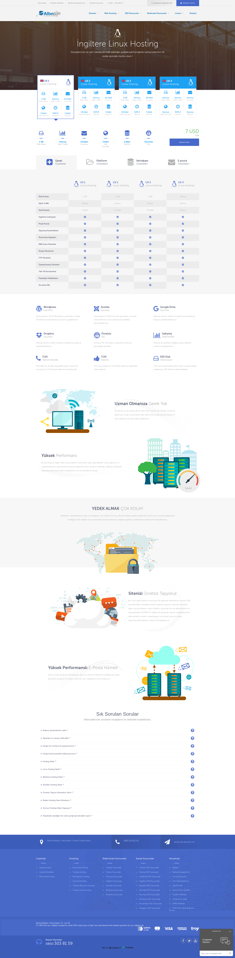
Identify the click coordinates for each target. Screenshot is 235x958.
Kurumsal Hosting (80, 867)
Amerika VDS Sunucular (149, 890)
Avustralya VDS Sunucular (150, 903)
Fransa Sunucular (113, 872)
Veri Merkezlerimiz (181, 881)
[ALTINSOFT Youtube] (195, 940)
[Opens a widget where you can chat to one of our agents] (216, 942)
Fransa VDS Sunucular (149, 872)
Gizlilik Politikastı (180, 894)
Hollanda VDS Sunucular (149, 876)
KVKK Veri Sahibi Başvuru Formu (181, 909)
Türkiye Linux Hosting (82, 890)
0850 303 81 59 (131, 840)
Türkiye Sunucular (113, 867)
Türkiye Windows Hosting (84, 885)
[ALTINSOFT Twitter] (189, 940)
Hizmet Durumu (96, 3)
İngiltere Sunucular (114, 881)
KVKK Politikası (179, 903)
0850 (59, 944)
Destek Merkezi (57, 3)
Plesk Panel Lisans (47, 876)
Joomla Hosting (79, 881)
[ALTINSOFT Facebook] (183, 940)
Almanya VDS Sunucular (149, 899)
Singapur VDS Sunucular (149, 908)
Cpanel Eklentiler (46, 872)
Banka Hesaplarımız (76, 3)
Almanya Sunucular (114, 890)
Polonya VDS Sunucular (149, 894)
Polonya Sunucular (114, 876)
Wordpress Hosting (81, 876)
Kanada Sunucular (114, 885)
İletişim (193, 13)
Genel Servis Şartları (181, 890)
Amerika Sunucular (114, 894)
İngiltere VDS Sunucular (149, 881)
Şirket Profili (178, 885)
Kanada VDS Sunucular (149, 885)
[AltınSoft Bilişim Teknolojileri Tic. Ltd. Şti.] (49, 13)
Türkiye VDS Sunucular (149, 867)
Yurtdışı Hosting (79, 872)
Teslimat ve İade (180, 899)
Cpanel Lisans (45, 867)
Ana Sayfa (42, 3)
